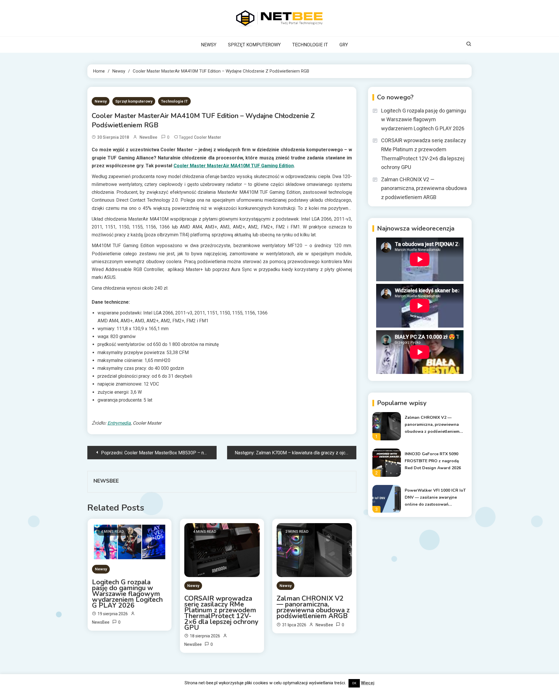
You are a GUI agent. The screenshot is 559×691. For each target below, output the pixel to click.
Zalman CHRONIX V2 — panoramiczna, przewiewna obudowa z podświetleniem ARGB (313, 607)
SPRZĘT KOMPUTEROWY (254, 45)
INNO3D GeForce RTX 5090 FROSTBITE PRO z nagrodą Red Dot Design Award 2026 (433, 461)
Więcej (367, 682)
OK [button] (354, 683)
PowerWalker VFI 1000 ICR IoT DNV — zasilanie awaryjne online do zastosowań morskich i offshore (435, 498)
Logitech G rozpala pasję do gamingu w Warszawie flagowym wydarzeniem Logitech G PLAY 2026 (127, 594)
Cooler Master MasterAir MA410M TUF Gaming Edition (234, 165)
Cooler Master (207, 137)
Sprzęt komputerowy (133, 101)
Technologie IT (174, 101)
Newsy (101, 101)
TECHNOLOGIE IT (310, 45)
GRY (343, 45)
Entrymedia (119, 423)
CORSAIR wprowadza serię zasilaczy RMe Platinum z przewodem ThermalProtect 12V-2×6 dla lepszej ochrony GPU (221, 613)
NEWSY (208, 45)
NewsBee (148, 137)
